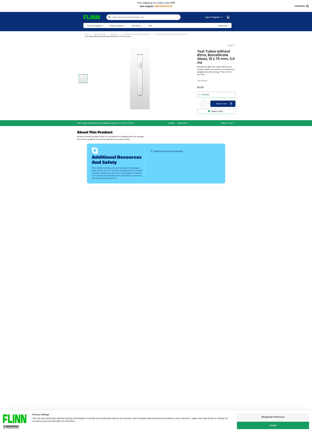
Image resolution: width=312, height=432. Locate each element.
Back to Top (227, 123)
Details (171, 123)
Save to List (216, 111)
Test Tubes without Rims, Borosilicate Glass (171, 34)
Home (86, 34)
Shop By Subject (116, 26)
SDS (150, 26)
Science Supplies (94, 26)
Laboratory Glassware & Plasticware (136, 34)
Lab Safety (136, 26)
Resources (182, 123)
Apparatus (114, 34)
